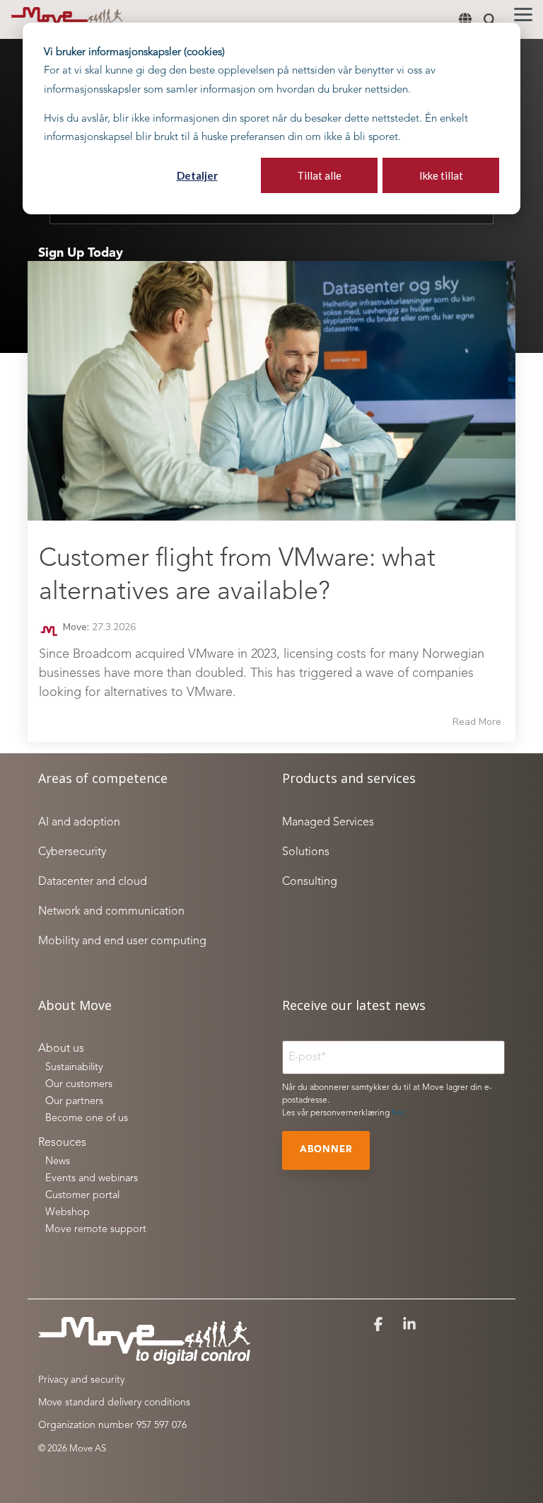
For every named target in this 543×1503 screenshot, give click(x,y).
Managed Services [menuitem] (328, 822)
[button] (523, 13)
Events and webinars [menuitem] (91, 1178)
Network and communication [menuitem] (111, 911)
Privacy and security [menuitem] (81, 1380)
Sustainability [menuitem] (74, 1067)
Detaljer (197, 175)
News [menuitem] (57, 1161)
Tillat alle (319, 175)
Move (73, 627)
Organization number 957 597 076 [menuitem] (112, 1425)
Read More (476, 722)
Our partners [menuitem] (74, 1101)
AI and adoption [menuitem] (79, 822)
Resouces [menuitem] (62, 1143)
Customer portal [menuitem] (82, 1195)
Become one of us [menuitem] (86, 1118)
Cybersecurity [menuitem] (72, 852)
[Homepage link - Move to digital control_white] (144, 1358)
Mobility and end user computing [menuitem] (122, 941)
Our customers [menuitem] (78, 1084)
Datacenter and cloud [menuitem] (92, 882)
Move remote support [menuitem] (95, 1229)
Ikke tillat (441, 175)
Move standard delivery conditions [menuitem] (114, 1403)
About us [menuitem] (61, 1049)
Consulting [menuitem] (309, 882)
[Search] (490, 20)
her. (399, 1113)
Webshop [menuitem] (67, 1212)
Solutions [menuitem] (305, 852)
